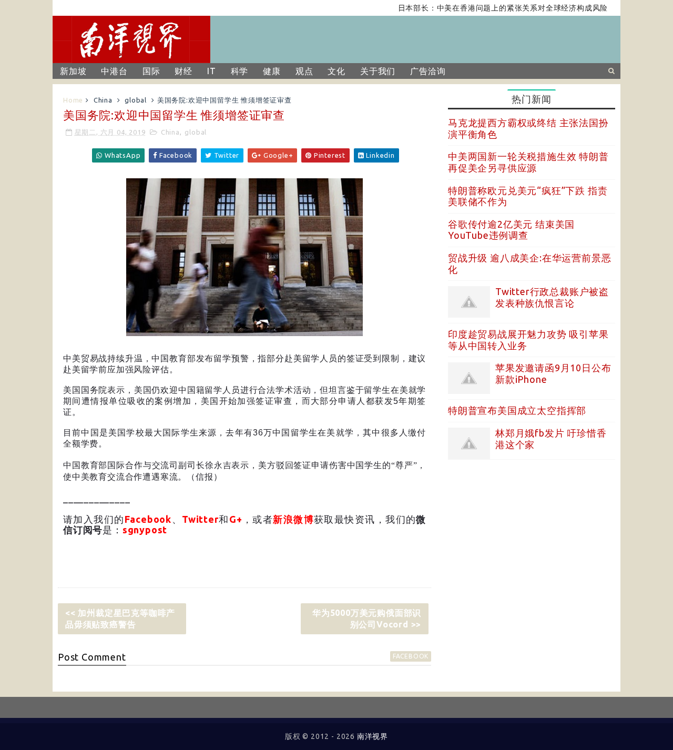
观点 (304, 71)
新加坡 (73, 71)
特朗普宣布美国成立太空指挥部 (517, 410)
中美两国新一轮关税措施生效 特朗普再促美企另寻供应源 (528, 162)
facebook (411, 656)
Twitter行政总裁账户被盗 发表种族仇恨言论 (552, 297)
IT (211, 71)
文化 (336, 71)
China (103, 100)
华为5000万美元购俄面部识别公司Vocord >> (366, 618)
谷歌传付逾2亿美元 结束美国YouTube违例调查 (511, 230)
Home (73, 100)
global (136, 100)
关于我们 (377, 71)
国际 (151, 71)
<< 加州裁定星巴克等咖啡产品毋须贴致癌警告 (120, 618)
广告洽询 (427, 71)
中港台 (114, 71)
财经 (183, 71)
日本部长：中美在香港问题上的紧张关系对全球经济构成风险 (490, 8)
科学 (240, 71)
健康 (272, 71)
